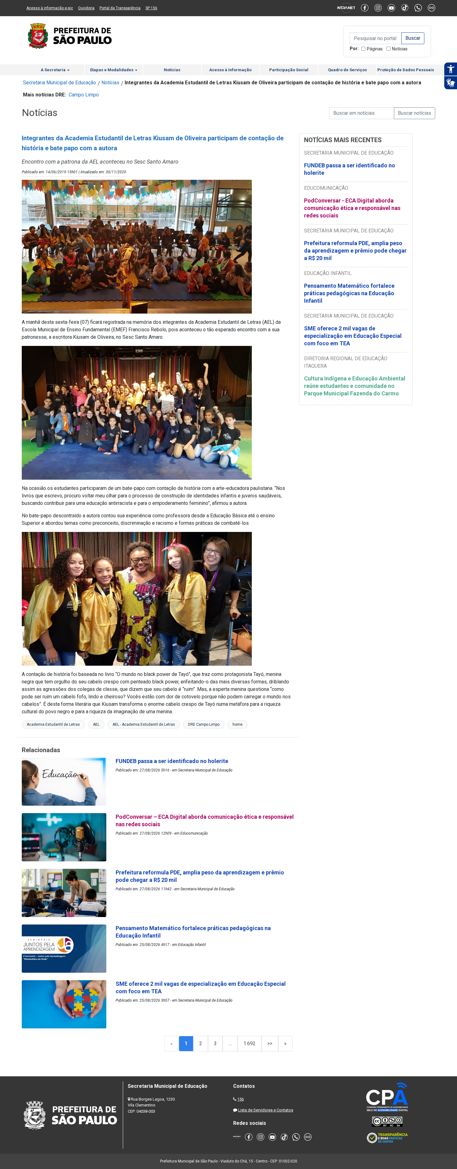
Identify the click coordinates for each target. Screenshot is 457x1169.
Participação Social (288, 70)
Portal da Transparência (120, 8)
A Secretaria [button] (54, 70)
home (237, 724)
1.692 (249, 1043)
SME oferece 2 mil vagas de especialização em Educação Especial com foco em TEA (353, 336)
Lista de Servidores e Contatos (265, 1110)
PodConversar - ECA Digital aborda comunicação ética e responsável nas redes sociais (352, 208)
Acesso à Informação (230, 70)
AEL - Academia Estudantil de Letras (144, 724)
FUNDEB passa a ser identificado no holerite (349, 169)
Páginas (375, 49)
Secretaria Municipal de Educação (59, 83)
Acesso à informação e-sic (49, 8)
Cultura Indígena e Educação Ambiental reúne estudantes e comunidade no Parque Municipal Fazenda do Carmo (354, 386)
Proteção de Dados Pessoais (405, 70)
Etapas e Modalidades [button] (112, 70)
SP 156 (151, 8)
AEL (96, 724)
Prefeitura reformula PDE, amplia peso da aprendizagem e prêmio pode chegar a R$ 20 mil (355, 250)
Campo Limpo (84, 95)
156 (240, 1099)
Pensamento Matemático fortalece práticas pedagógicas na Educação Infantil (349, 293)
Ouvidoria (86, 8)
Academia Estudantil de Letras (53, 724)
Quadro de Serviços (347, 70)
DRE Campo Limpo (203, 724)
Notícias (400, 49)
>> (269, 1043)
